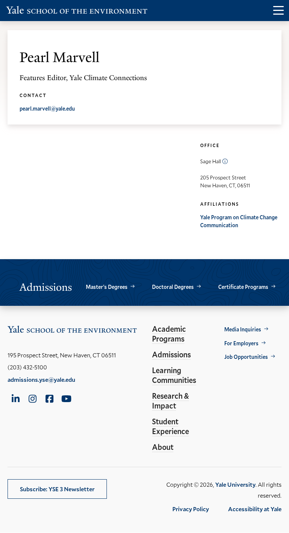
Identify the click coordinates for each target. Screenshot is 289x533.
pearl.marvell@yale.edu (47, 108)
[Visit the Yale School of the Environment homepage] (77, 11)
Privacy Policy (190, 509)
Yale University (235, 484)
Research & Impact (170, 400)
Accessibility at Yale (254, 509)
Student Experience (170, 426)
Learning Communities (174, 375)
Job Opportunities (246, 356)
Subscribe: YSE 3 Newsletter (57, 489)
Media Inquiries (242, 329)
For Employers (241, 343)
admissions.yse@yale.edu (41, 379)
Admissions (171, 354)
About (162, 447)
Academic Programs (169, 333)
